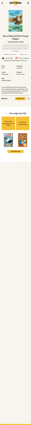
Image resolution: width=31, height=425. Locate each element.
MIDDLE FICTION (24, 54)
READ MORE (15, 51)
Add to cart (20, 98)
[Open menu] (27, 3)
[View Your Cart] (2, 3)
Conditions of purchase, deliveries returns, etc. (15, 60)
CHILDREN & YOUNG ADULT (9, 54)
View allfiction (15, 151)
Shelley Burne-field (16, 42)
